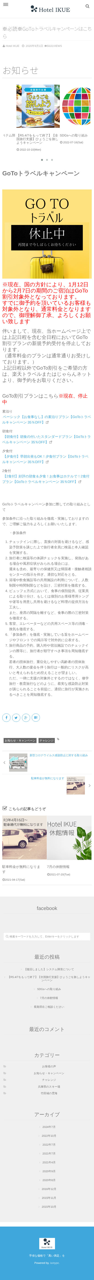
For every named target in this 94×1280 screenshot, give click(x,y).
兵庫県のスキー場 (49, 1088)
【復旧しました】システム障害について (49, 971)
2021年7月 (48, 1155)
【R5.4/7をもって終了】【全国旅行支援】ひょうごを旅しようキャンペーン (49, 980)
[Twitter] (16, 719)
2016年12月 (49, 1190)
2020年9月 (48, 1172)
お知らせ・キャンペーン (20, 742)
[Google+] (26, 719)
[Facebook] (6, 719)
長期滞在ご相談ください (49, 1008)
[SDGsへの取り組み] (68, 106)
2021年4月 (48, 1164)
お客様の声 (49, 1068)
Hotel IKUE (12, 46)
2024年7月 (48, 1128)
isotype (54, 1264)
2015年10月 (49, 1208)
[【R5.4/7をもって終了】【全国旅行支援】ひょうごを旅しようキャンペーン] (25, 106)
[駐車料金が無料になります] (24, 839)
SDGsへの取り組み (49, 990)
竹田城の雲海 (49, 1094)
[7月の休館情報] (69, 839)
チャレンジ (47, 742)
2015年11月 (49, 1199)
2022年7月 (48, 1146)
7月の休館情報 (58, 868)
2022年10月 (49, 1137)
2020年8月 (48, 1181)
